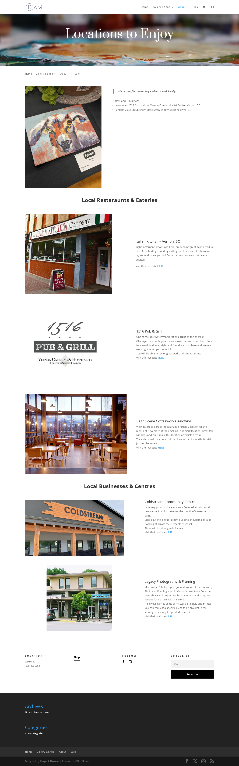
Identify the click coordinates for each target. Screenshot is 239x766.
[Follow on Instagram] (130, 662)
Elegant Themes (49, 761)
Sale (196, 7)
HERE (160, 266)
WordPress (83, 761)
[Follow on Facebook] (123, 662)
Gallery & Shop (161, 7)
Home (144, 7)
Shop (77, 657)
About (182, 7)
